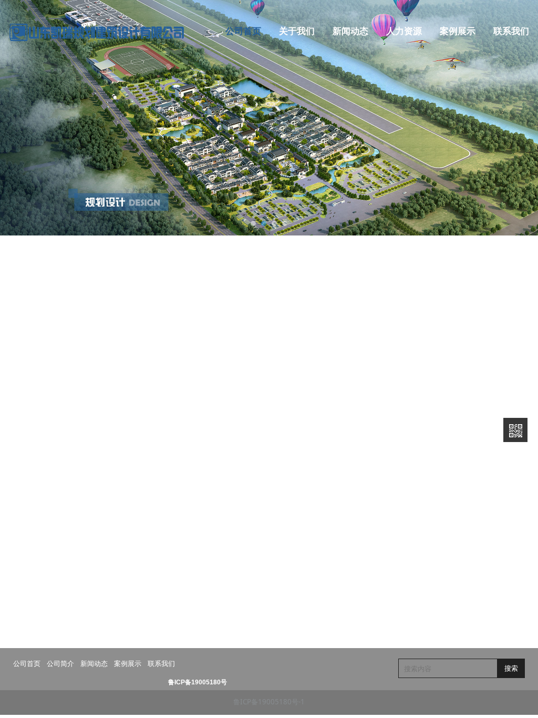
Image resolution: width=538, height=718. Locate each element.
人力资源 (404, 31)
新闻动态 (350, 31)
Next (518, 117)
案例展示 (457, 31)
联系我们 (511, 31)
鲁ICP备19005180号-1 (269, 701)
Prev (14, 117)
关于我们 (297, 31)
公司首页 (243, 31)
